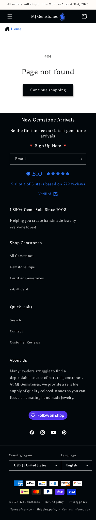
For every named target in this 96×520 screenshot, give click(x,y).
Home (16, 29)
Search (15, 320)
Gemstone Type (22, 267)
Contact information (76, 509)
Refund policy (54, 502)
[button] (9, 16)
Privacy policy (78, 502)
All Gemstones (21, 256)
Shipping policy (46, 509)
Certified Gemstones (27, 278)
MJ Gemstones (30, 502)
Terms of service (21, 509)
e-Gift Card (19, 289)
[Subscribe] (80, 159)
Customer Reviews (25, 342)
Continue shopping (48, 90)
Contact (16, 331)
